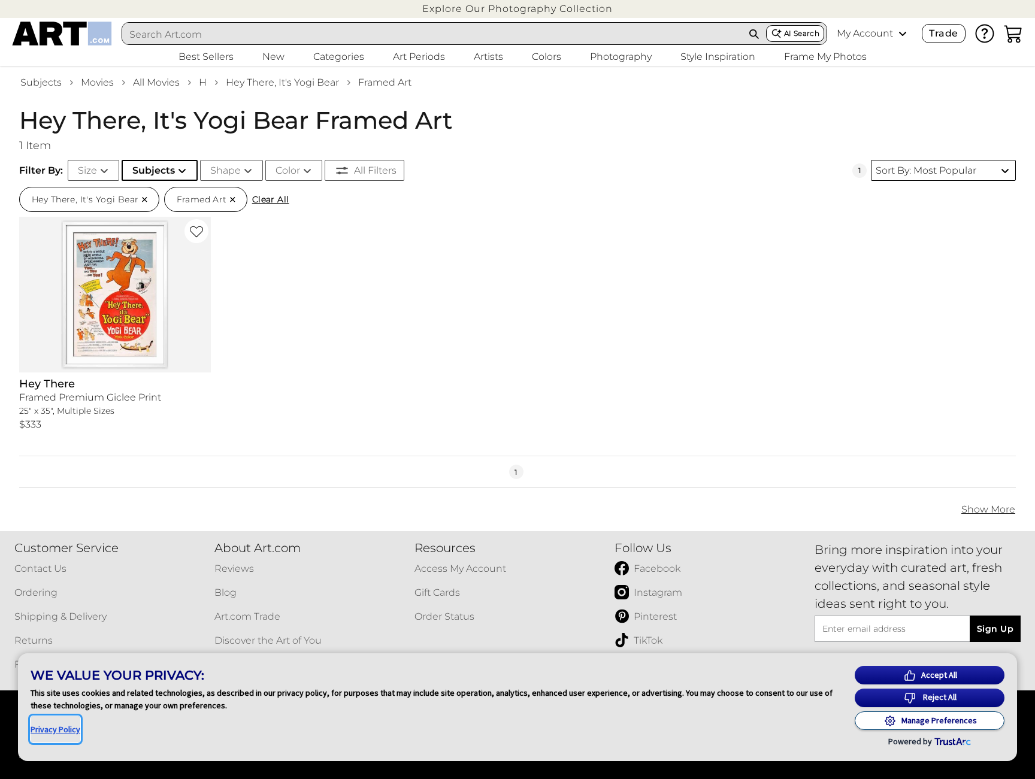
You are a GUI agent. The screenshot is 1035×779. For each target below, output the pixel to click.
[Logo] (62, 34)
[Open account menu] (902, 33)
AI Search (801, 33)
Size (87, 170)
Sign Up (995, 628)
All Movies (156, 82)
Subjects (41, 82)
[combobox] (432, 34)
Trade (943, 33)
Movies (97, 82)
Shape (225, 170)
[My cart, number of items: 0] (1013, 33)
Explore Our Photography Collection (517, 8)
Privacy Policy (55, 729)
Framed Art (384, 82)
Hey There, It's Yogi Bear (282, 82)
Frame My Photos (825, 56)
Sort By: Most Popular (926, 170)
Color (288, 170)
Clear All (270, 199)
